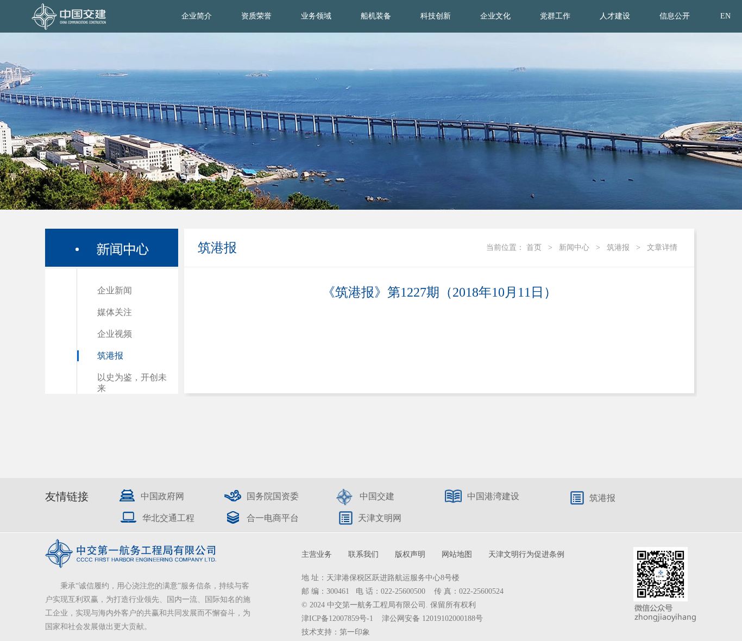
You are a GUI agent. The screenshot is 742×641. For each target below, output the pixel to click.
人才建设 (615, 16)
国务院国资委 (273, 496)
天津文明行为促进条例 (526, 554)
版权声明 (410, 554)
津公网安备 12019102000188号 (432, 618)
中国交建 (377, 496)
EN (725, 16)
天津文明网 (379, 518)
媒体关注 (114, 312)
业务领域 (316, 16)
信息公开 (674, 16)
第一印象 (354, 632)
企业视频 (114, 333)
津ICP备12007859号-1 (338, 618)
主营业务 (316, 554)
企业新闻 (114, 290)
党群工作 (555, 16)
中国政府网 (162, 496)
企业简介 (196, 16)
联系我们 (363, 554)
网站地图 (457, 554)
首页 (534, 247)
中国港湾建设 (493, 496)
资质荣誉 (256, 16)
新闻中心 (574, 247)
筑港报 (110, 355)
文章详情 (662, 247)
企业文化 (495, 16)
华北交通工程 (168, 518)
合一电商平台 (273, 518)
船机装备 (376, 16)
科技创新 (435, 16)
